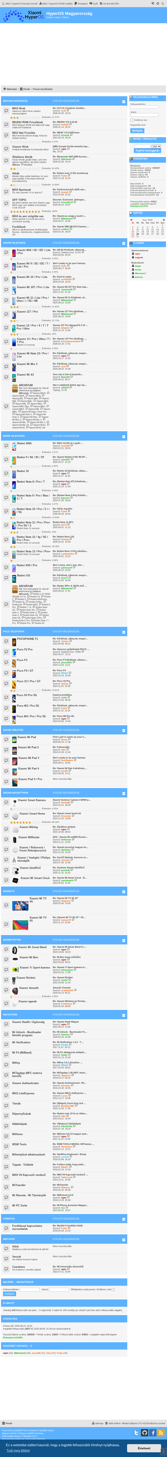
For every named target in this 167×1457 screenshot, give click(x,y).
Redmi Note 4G (27, 610)
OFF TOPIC (19, 199)
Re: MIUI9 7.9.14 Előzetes (66, 132)
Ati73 (64, 525)
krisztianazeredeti (70, 341)
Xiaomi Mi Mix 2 (37, 422)
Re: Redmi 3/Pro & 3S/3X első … (70, 586)
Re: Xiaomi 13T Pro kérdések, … (70, 338)
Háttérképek (19, 1123)
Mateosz (65, 1187)
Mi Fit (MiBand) (21, 1052)
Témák (16, 1103)
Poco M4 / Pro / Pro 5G (31, 716)
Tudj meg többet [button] (18, 1450)
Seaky (64, 1055)
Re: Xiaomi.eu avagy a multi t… (69, 216)
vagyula (139, 257)
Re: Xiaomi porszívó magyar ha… (70, 847)
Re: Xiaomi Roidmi (63, 977)
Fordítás (9, 1218)
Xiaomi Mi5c (39, 406)
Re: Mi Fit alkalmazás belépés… (70, 1052)
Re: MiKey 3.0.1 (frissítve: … (68, 1062)
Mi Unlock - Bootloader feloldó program (26, 1034)
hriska (138, 270)
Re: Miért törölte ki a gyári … (68, 443)
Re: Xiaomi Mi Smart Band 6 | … (70, 947)
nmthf (64, 980)
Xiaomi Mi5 (20, 403)
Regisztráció (25, 1282)
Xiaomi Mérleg (29, 827)
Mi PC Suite (19, 1205)
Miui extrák (10, 1014)
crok (63, 110)
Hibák (15, 173)
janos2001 (66, 662)
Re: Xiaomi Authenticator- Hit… (70, 1083)
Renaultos (66, 1146)
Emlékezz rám (104, 1289)
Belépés (8, 1282)
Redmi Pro (25, 623)
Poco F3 (22, 660)
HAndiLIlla (66, 1126)
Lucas (64, 1095)
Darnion (65, 1034)
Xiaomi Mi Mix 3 (27, 364)
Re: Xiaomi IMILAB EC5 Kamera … (71, 226)
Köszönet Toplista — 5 (17, 1346)
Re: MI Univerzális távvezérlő (68, 1266)
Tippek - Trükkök (22, 1164)
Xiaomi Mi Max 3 (33, 419)
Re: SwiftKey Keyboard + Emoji (69, 1154)
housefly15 (67, 202)
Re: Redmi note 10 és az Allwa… (70, 1113)
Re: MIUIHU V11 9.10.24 (65, 122)
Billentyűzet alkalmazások (28, 1154)
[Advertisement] (83, 54)
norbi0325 (66, 279)
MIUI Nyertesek (21, 189)
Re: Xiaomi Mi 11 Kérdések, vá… (70, 297)
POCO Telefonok (13, 631)
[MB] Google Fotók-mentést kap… (71, 146)
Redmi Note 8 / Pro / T (31, 481)
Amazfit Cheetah (62, 987)
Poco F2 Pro (25, 649)
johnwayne (67, 970)
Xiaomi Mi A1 (39, 425)
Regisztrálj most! (138, 125)
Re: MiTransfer (60, 1185)
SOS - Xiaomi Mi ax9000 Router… (70, 837)
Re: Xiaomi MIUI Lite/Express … (69, 1093)
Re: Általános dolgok (64, 827)
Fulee (64, 176)
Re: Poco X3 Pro (61, 681)
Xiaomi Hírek (20, 146)
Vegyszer (66, 901)
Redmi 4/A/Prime (38, 599)
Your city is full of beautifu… (68, 374)
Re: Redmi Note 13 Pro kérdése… (70, 551)
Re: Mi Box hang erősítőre (67, 957)
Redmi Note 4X (30, 615)
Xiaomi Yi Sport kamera (35, 967)
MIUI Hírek (18, 108)
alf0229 (65, 387)
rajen (63, 149)
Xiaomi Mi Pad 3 (28, 757)
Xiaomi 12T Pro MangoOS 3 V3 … (70, 325)
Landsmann (67, 554)
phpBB (17, 1430)
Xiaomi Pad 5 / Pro (30, 779)
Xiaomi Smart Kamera (32, 800)
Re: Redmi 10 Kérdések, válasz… (70, 471)
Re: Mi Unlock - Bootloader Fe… (70, 1032)
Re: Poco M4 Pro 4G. (64, 716)
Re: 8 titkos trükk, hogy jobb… (69, 1164)
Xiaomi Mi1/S (39, 393)
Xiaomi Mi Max (30, 417)
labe (63, 749)
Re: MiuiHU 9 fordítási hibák (68, 1225)
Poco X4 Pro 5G (27, 695)
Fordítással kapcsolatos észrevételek (27, 1227)
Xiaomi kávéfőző (30, 867)
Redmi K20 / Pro (27, 565)
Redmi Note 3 (29, 612)
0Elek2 (64, 673)
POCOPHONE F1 (27, 638)
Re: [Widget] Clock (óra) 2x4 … (69, 1103)
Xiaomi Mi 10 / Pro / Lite (32, 277)
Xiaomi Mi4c (26, 401)
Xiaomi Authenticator (25, 1083)
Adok (15, 1246)
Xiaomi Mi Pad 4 (28, 768)
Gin (63, 1208)
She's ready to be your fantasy (69, 263)
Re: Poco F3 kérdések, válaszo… (70, 660)
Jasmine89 (67, 289)
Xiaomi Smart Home (32, 813)
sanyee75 (66, 920)
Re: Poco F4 (59, 670)
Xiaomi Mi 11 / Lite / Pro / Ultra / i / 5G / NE (33, 299)
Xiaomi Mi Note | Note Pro (33, 411)
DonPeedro (67, 760)
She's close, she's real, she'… (68, 565)
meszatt (65, 860)
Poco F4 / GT (25, 670)
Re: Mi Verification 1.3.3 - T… (68, 1042)
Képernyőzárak (21, 1113)
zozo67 (65, 1157)
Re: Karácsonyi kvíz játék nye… (69, 189)
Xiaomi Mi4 (32, 398)
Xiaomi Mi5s (36, 403)
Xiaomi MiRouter (29, 837)
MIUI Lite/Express (23, 1093)
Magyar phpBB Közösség (31, 1433)
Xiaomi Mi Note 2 (23, 414)
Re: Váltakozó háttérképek (67, 1123)
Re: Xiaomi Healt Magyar (66, 1021)
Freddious (66, 1004)
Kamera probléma (62, 695)
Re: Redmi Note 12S (63, 536)
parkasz (139, 277)
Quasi (64, 739)
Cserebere (18, 1266)
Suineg (65, 539)
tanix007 (65, 459)
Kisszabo (66, 816)
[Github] (144, 1432)
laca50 (64, 771)
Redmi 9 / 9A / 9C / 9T (30, 457)
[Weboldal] (23, 15)
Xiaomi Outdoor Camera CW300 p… (72, 800)
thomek (65, 135)
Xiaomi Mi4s (42, 401)
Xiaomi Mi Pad (27, 737)
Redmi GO (23, 575)
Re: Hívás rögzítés (62, 508)
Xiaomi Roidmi (25, 977)
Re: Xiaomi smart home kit (67, 813)
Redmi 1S (35, 596)
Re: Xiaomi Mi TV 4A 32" (65, 898)
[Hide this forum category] (123, 101)
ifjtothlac (66, 850)
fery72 (64, 578)
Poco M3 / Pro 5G (28, 705)
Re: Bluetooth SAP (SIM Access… (71, 156)
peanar (64, 192)
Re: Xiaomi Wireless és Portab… (70, 1001)
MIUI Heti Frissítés (23, 132)
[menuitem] (19, 3)
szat (63, 366)
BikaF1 (64, 1167)
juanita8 (65, 870)
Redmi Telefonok (14, 436)
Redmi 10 (23, 471)
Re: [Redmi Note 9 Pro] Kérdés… (70, 495)
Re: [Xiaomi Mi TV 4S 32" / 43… (69, 917)
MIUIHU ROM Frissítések (27, 122)
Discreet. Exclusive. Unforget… (69, 199)
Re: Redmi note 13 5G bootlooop (70, 173)
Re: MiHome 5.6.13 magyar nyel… (70, 1134)
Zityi (48, 1353)
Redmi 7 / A (25, 607)
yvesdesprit (67, 880)
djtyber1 (65, 328)
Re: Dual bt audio (62, 276)
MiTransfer (18, 1185)
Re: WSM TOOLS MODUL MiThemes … (73, 1144)
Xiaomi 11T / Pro (27, 311)
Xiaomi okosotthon (15, 793)
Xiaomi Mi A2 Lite (37, 427)
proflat (10, 1436)
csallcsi (65, 229)
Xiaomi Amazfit (28, 987)
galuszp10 (66, 567)
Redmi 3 (22, 599)
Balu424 (65, 377)
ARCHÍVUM (26, 385)
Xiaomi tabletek (13, 730)
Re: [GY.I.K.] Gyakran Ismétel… (69, 108)
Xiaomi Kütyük (12, 940)
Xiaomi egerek (28, 1001)
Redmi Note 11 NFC (63, 522)
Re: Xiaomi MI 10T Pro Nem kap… (70, 287)
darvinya (65, 1085)
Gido (63, 266)
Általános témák (22, 156)
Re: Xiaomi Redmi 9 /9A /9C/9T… (70, 457)
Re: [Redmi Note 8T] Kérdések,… (70, 481)
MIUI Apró (9, 1239)
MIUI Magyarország (15, 101)
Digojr (138, 266)
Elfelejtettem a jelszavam (83, 1289)
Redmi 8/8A (24, 443)
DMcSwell (66, 159)
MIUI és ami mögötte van (28, 216)
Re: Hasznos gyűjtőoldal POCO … (71, 649)
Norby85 (65, 802)
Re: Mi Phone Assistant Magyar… (70, 1205)
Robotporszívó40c (13, 1337)
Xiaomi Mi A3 (25, 374)
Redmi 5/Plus (35, 602)
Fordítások (19, 226)
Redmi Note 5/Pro (33, 618)
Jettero (65, 641)
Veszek (16, 1256)
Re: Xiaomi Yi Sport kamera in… (70, 967)
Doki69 (64, 124)
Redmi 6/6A (31, 604)
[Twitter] (136, 1432)
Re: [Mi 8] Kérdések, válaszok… (69, 250)
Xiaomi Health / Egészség (28, 1022)
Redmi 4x (20, 602)
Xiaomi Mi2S (35, 396)
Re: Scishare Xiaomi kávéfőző (69, 867)
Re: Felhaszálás (61, 747)
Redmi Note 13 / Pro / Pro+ (34, 551)
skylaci (64, 683)
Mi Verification (21, 1042)
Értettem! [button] (144, 1448)
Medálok (28, 165)
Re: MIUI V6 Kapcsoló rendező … (70, 1174)
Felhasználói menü (145, 97)
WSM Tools (19, 1144)
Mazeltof (28, 1436)
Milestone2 (67, 218)
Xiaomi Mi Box (29, 957)
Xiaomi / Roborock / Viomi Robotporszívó (32, 849)
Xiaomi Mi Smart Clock (35, 878)
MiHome (17, 1134)
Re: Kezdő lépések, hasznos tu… (70, 857)
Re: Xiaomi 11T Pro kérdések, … (70, 311)
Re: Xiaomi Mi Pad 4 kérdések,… (70, 768)
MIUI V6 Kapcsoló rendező (29, 1174)
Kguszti (65, 498)
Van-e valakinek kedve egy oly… (70, 385)
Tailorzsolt (66, 1177)
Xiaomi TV (8, 891)
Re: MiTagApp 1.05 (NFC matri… (70, 1072)
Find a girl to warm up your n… (69, 737)
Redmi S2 (39, 623)
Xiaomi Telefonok (14, 243)
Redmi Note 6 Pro (21, 620)
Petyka (64, 1045)
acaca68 (65, 445)
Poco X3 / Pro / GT (29, 681)
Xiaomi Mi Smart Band (32, 947)
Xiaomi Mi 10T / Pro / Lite (33, 287)
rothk (64, 697)
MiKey (16, 1062)
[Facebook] (152, 1432)
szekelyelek (67, 990)
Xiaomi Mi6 (33, 409)
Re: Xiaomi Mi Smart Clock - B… (70, 878)
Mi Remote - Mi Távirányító (29, 1195)
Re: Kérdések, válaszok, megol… (70, 353)
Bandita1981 (67, 1106)
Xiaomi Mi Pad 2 (28, 747)
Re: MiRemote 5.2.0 (63, 1195)
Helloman (66, 839)
